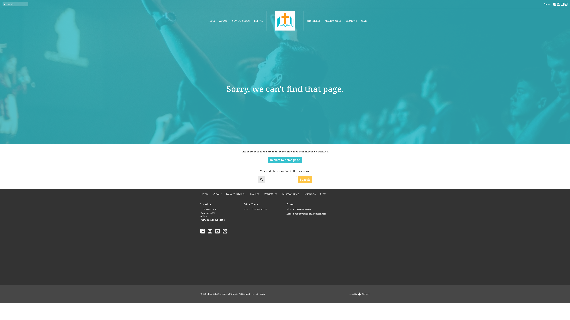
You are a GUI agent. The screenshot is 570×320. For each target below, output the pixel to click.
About (223, 20)
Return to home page (285, 160)
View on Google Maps (212, 220)
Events (258, 20)
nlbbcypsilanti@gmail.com (310, 213)
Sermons (351, 20)
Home (211, 20)
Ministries (313, 20)
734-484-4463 (303, 209)
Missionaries (333, 20)
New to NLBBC (241, 20)
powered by (357, 296)
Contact (547, 4)
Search (305, 179)
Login (262, 294)
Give (364, 20)
